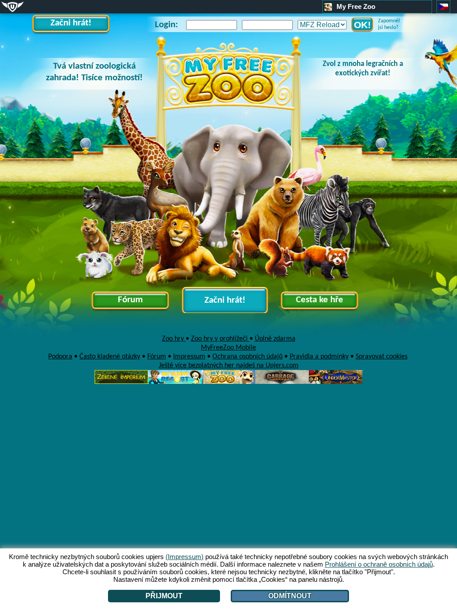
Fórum (130, 299)
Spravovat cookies (381, 356)
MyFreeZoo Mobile (228, 347)
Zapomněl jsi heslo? (389, 24)
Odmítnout (290, 596)
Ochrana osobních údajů (247, 356)
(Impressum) (185, 556)
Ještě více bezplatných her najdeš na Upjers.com (229, 365)
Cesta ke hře (319, 299)
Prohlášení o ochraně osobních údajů (379, 564)
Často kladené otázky (109, 356)
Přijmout (164, 596)
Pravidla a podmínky (319, 356)
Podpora (60, 356)
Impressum (189, 356)
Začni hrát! (70, 23)
